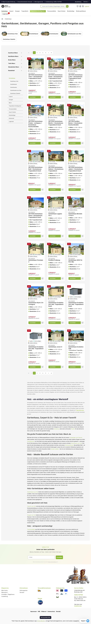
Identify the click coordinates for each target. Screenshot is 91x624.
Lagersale (11, 121)
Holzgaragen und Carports (75, 437)
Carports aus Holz (31, 506)
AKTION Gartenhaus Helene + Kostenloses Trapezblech (55, 168)
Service (86, 1)
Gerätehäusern (30, 441)
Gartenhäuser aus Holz (32, 492)
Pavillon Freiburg (54, 259)
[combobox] (54, 6)
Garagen (11, 99)
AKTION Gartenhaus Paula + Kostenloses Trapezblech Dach (55, 76)
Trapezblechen (80, 410)
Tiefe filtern (11, 63)
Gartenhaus (12, 78)
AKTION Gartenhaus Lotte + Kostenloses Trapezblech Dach (75, 77)
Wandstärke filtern (13, 67)
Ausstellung (78, 1)
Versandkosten (41, 621)
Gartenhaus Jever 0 (55, 346)
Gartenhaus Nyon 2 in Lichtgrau (35, 303)
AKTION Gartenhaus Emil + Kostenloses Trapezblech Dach (35, 168)
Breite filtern (11, 60)
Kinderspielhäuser (69, 445)
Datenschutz (51, 611)
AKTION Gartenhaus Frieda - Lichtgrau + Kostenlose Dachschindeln (35, 123)
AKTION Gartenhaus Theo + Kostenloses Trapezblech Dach (35, 76)
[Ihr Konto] (80, 6)
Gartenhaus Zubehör (15, 93)
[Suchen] (67, 6)
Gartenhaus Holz (14, 81)
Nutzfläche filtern (13, 56)
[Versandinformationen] (39, 590)
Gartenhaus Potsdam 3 (35, 260)
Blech (10, 102)
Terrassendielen (13, 109)
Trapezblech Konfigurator (15, 106)
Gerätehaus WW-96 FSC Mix (75, 260)
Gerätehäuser (13, 84)
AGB (39, 611)
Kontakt (58, 611)
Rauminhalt (11, 70)
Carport (11, 96)
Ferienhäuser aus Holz (76, 443)
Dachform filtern (13, 53)
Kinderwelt (11, 118)
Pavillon (73, 429)
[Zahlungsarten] (57, 590)
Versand (22, 592)
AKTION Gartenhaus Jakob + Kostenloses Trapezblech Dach (75, 168)
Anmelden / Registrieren (7, 594)
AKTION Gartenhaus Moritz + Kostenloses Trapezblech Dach (55, 122)
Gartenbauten (13, 87)
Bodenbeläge (12, 115)
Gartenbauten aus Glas (15, 90)
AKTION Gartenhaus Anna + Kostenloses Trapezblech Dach (35, 215)
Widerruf (43, 611)
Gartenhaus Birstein (75, 214)
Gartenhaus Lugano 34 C (55, 214)
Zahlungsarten (23, 590)
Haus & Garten (12, 112)
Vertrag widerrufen (45, 617)
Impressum (33, 611)
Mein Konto (4, 590)
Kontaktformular (77, 605)
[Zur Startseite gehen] (5, 6)
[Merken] (42, 97)
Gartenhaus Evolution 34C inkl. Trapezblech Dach (55, 304)
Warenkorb (4, 592)
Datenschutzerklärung (52, 561)
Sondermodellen (55, 449)
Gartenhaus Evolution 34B (76, 348)
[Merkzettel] (77, 6)
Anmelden (59, 557)
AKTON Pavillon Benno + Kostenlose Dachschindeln (75, 122)
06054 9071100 (78, 595)
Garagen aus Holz (31, 515)
